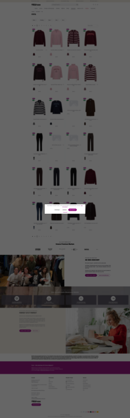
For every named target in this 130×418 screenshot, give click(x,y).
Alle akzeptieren (72, 209)
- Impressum (65, 212)
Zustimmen (65, 209)
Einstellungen (57, 209)
